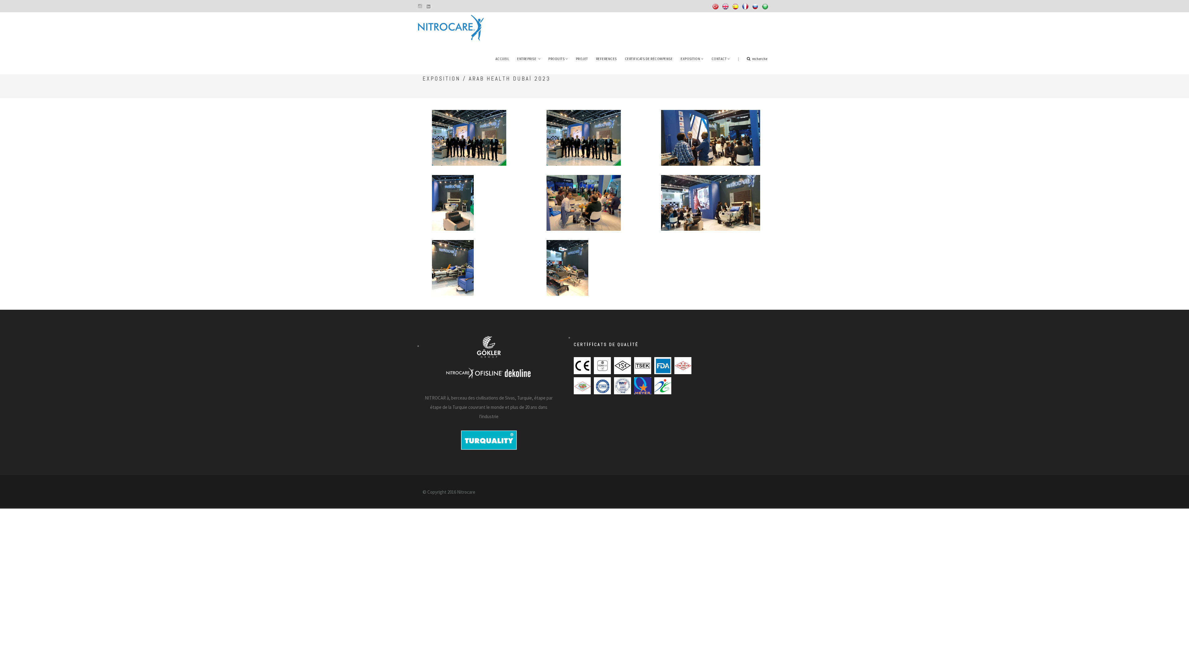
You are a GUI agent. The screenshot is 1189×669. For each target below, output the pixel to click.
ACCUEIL (502, 59)
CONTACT (719, 59)
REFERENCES (606, 59)
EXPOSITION (690, 59)
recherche (760, 59)
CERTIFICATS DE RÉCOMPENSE (649, 59)
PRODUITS (556, 59)
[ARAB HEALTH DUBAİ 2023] (469, 131)
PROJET (582, 59)
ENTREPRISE (527, 59)
